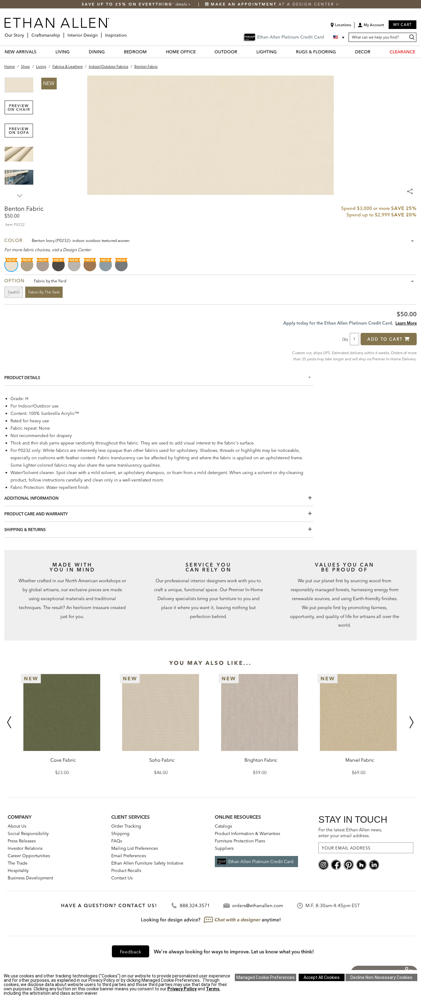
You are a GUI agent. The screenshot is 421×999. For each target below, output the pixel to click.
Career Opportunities (29, 855)
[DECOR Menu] (374, 51)
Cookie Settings (265, 977)
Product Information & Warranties (247, 833)
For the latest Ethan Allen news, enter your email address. (350, 832)
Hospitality (18, 870)
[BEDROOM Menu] (150, 51)
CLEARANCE (402, 52)
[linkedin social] (374, 864)
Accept (322, 977)
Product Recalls (126, 870)
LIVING (62, 52)
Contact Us (122, 878)
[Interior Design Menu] (99, 33)
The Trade (17, 863)
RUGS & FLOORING (316, 52)
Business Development (30, 878)
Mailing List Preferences (134, 848)
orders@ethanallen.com (257, 905)
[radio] (11, 265)
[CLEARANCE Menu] (419, 51)
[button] (371, 27)
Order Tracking (126, 826)
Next (19, 196)
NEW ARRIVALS (20, 52)
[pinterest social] (349, 864)
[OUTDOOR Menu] (241, 51)
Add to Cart (385, 339)
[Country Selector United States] (339, 37)
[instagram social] (323, 864)
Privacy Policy (182, 988)
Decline (381, 977)
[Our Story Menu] (26, 33)
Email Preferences (128, 855)
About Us (17, 826)
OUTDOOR (226, 52)
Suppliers (224, 848)
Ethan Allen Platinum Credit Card (260, 861)
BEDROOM (135, 52)
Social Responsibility (28, 833)
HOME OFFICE (181, 52)
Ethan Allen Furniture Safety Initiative (147, 863)
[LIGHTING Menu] (280, 51)
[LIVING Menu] (73, 51)
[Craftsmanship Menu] (62, 33)
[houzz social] (361, 864)
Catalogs (223, 826)
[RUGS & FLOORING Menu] (339, 51)
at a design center (273, 4)
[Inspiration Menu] (128, 33)
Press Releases (22, 841)
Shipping (120, 833)
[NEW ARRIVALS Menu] (40, 51)
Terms (212, 988)
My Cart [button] (402, 24)
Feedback (130, 952)
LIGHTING (266, 52)
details (181, 4)
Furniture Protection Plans (240, 841)
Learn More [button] (406, 323)
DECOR (362, 52)
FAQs (116, 841)
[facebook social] (336, 864)
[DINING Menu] (108, 51)
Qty (345, 339)
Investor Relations (25, 848)
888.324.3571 (195, 905)
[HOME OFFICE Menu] (199, 51)
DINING (97, 52)
